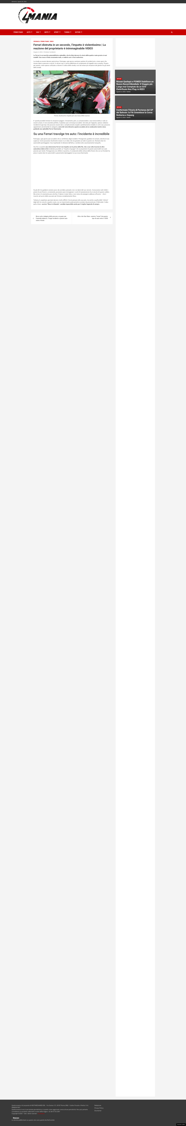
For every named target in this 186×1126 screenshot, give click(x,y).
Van (37, 32)
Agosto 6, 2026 (120, 91)
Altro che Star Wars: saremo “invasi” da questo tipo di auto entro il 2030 (93, 217)
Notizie (77, 32)
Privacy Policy (98, 1108)
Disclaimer (97, 1111)
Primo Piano (18, 32)
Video (52, 41)
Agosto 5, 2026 (120, 117)
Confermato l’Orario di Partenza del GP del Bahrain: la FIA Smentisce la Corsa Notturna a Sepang (134, 112)
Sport (56, 32)
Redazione (97, 1105)
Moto (46, 32)
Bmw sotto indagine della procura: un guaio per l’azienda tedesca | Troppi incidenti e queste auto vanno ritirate (51, 218)
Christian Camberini (50, 52)
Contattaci (41, 1113)
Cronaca (36, 41)
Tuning (67, 32)
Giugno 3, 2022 (38, 52)
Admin (128, 91)
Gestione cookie (181, 1124)
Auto (29, 32)
